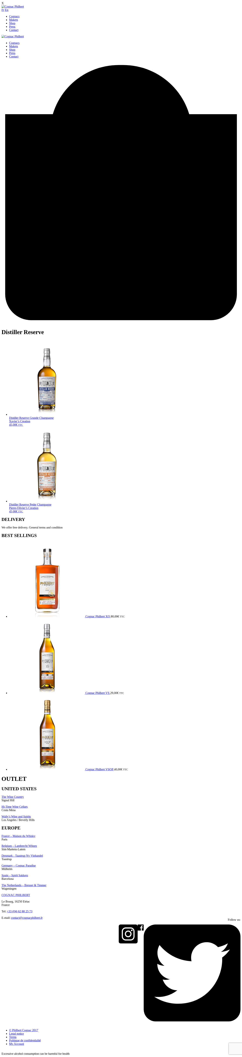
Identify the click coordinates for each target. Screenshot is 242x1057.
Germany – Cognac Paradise (19, 865)
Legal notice (16, 1033)
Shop (12, 23)
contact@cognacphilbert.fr (27, 917)
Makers (13, 19)
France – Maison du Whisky (18, 836)
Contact (13, 30)
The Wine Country (13, 796)
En (6, 10)
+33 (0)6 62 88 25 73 (19, 911)
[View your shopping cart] (121, 322)
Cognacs (14, 16)
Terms (12, 1037)
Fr (3, 10)
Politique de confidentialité (25, 1040)
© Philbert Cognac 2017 (23, 1030)
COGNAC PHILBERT (16, 895)
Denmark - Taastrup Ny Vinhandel (22, 855)
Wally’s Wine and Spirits (16, 816)
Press (12, 26)
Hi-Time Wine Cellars (15, 806)
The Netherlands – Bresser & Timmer (24, 885)
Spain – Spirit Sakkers (15, 875)
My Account (16, 1043)
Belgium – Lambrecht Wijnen (19, 845)
